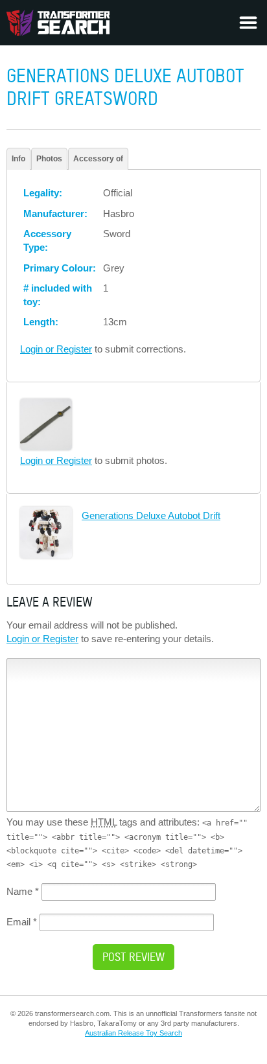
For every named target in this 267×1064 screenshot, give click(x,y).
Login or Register (56, 348)
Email (21, 921)
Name (22, 891)
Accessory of (98, 158)
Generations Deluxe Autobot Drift (151, 515)
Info (18, 158)
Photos (49, 158)
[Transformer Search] (58, 23)
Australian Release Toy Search (133, 1033)
